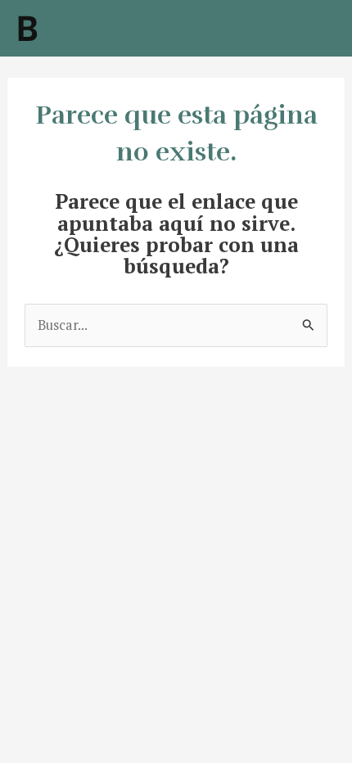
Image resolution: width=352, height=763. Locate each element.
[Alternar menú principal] (317, 28)
